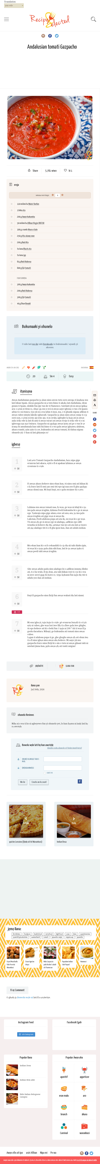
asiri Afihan (31, 1152)
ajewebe (80, 937)
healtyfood (38, 934)
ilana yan (70, 666)
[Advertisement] (50, 70)
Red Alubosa (26, 262)
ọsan (68, 934)
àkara (84, 1114)
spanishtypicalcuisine (20, 937)
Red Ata (25, 242)
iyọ (24, 255)
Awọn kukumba (28, 217)
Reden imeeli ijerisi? (75, 748)
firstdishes (16, 934)
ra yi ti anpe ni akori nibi (87, 1160)
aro (84, 1095)
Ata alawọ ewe (28, 236)
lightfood (59, 934)
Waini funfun (33, 204)
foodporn (27, 934)
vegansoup (69, 937)
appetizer (84, 1077)
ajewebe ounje (57, 937)
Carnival (64, 1133)
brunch (64, 1114)
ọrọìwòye (39, 666)
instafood (49, 934)
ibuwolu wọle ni (25, 997)
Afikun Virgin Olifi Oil (35, 223)
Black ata (27, 249)
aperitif (64, 1077)
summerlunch (35, 937)
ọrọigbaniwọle (28, 768)
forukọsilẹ (48, 344)
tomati (28, 268)
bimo (75, 934)
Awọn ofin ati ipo (15, 1152)
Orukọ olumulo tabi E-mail (30, 760)
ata (23, 210)
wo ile (35, 344)
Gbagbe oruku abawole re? (57, 748)
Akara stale (33, 229)
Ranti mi (50, 773)
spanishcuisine (85, 934)
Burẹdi (28, 303)
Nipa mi (43, 1152)
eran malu (64, 1095)
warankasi (85, 1133)
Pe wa (53, 1152)
